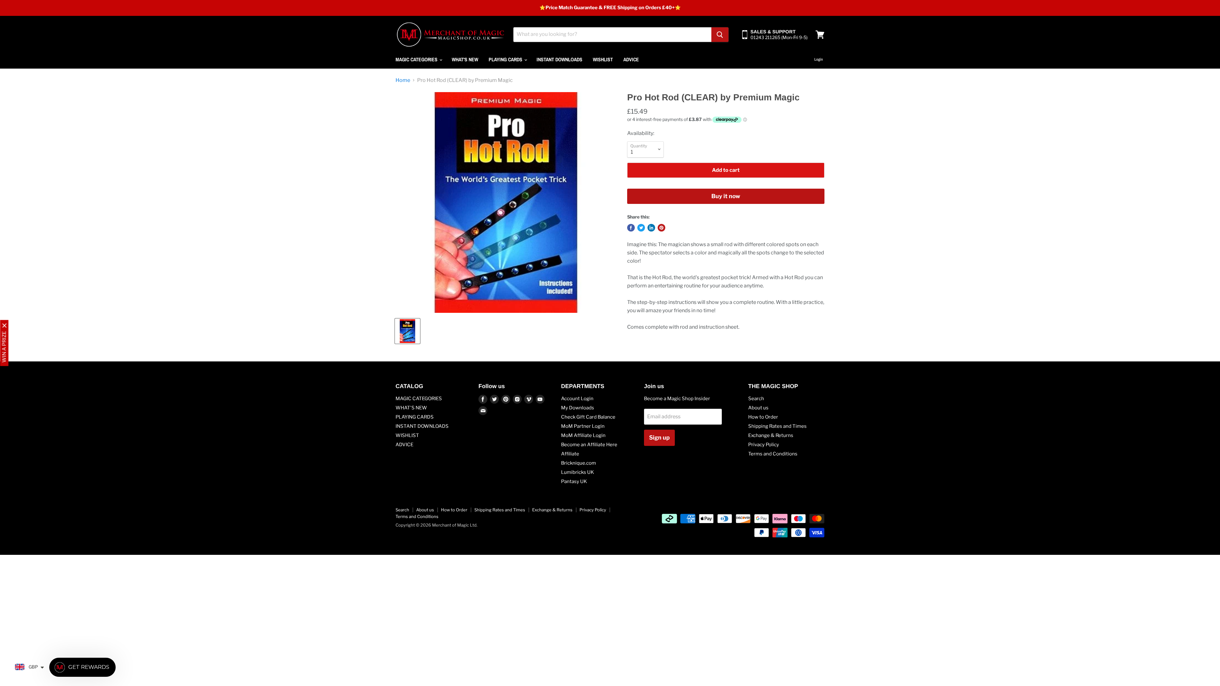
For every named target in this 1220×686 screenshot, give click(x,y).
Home (403, 80)
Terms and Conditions (772, 454)
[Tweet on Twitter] (641, 228)
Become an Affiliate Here (589, 444)
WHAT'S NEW (465, 59)
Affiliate (570, 454)
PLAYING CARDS (506, 59)
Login (818, 59)
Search (756, 398)
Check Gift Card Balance (588, 417)
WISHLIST (603, 59)
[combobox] (612, 34)
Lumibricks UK (577, 472)
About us (758, 408)
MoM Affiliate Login (583, 435)
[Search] (720, 34)
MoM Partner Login (583, 426)
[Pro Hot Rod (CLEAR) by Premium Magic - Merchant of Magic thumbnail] (407, 331)
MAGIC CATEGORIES (417, 59)
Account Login (577, 398)
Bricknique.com (578, 463)
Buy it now (725, 196)
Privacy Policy (763, 444)
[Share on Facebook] (631, 228)
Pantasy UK (574, 481)
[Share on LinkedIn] (651, 228)
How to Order (763, 417)
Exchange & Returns (770, 435)
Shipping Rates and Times (777, 426)
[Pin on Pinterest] (661, 228)
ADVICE (631, 59)
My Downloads (577, 408)
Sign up (659, 437)
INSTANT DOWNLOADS (559, 59)
